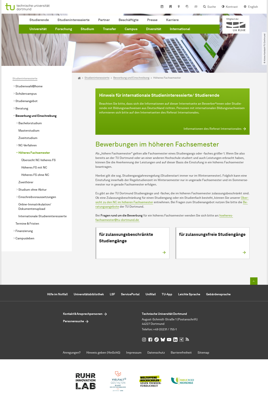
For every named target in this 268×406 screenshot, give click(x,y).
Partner (104, 20)
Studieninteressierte (73, 20)
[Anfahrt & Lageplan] (179, 7)
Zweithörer (25, 182)
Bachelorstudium (30, 123)
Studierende (39, 20)
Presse (152, 20)
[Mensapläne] (170, 7)
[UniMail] (195, 7)
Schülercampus (26, 93)
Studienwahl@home (29, 86)
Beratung (21, 108)
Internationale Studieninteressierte (42, 216)
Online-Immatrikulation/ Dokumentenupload (34, 207)
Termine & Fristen (27, 223)
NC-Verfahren (27, 145)
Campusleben (24, 238)
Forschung (63, 29)
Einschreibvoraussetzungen (37, 197)
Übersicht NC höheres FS (38, 160)
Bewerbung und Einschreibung (36, 116)
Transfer (109, 29)
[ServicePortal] (187, 7)
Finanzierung (24, 231)
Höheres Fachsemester (34, 152)
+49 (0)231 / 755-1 (165, 329)
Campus (131, 29)
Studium (87, 29)
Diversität (153, 29)
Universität (38, 29)
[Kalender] (162, 7)
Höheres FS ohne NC (35, 175)
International (180, 29)
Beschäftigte (129, 20)
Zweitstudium (27, 138)
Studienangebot (26, 101)
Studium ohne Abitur (32, 189)
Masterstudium (28, 130)
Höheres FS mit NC (34, 167)
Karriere (172, 20)
